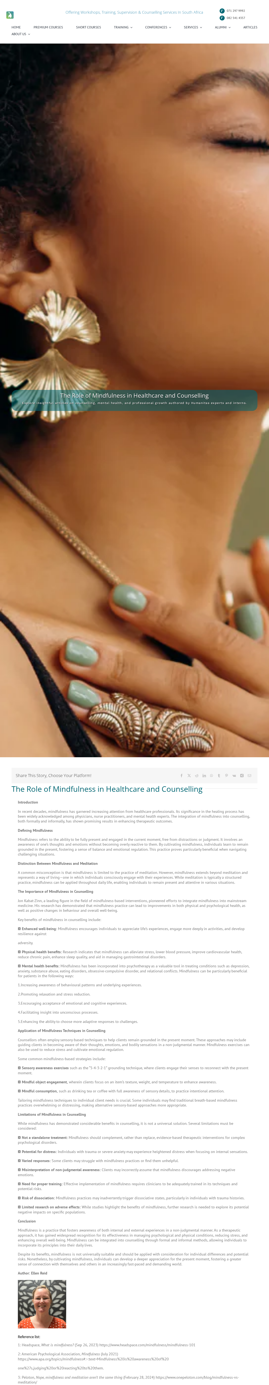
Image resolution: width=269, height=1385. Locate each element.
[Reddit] (196, 775)
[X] (189, 775)
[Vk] (234, 775)
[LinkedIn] (204, 775)
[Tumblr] (219, 775)
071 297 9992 (236, 11)
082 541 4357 (236, 18)
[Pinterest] (226, 775)
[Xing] (242, 775)
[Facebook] (181, 775)
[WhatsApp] (211, 775)
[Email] (249, 775)
